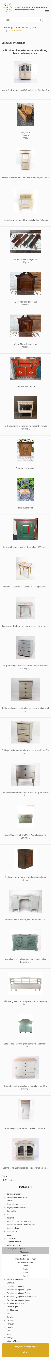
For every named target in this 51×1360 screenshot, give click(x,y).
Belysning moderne (15, 1194)
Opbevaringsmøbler (25, 1262)
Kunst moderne (13, 1228)
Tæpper (10, 1327)
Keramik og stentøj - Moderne (19, 1221)
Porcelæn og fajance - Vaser (18, 1300)
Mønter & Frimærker (15, 1279)
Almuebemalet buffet (25, 386)
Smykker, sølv (12, 1310)
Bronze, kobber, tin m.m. (16, 1204)
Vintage (10, 1337)
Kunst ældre (12, 1231)
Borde (25, 1255)
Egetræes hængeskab (25, 468)
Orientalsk (11, 1283)
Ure (8, 1331)
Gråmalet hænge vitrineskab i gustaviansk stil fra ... (25, 1168)
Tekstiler (10, 1320)
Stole (25, 1272)
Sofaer (25, 1266)
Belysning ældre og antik (17, 1197)
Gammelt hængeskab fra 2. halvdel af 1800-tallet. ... (25, 547)
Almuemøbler (25, 1252)
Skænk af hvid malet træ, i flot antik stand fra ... (25, 919)
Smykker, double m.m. (16, 1303)
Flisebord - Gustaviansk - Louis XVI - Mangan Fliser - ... (25, 587)
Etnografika (11, 1211)
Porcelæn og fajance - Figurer (19, 1290)
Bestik (9, 1201)
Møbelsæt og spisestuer (25, 1259)
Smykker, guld (12, 1307)
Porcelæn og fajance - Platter (18, 1293)
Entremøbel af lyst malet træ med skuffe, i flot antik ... (25, 220)
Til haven (10, 1324)
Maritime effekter (14, 1242)
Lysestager (11, 1238)
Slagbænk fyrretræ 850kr (25, 135)
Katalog (8, 27)
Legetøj (10, 1235)
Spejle (25, 1269)
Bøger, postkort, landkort (17, 1208)
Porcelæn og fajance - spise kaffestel (22, 1296)
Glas (8, 1214)
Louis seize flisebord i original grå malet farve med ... (25, 626)
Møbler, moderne (14, 1245)
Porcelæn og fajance (15, 1286)
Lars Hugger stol (25, 508)
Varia (9, 1334)
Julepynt (10, 1218)
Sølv (8, 1314)
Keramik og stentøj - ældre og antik (21, 1225)
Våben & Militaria (14, 1341)
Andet (25, 1276)
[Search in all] (41, 19)
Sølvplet (10, 1317)
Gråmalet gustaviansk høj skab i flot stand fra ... (25, 1128)
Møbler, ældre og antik (26, 27)
